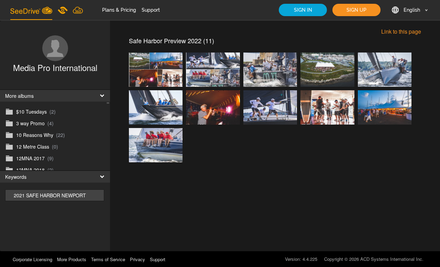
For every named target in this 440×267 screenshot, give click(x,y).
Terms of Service (108, 259)
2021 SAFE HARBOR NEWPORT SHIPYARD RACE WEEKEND (50, 196)
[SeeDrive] (31, 10)
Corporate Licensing (33, 259)
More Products (71, 259)
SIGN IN (303, 10)
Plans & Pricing (119, 10)
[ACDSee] (63, 10)
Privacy (137, 259)
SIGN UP (356, 10)
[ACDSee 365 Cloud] (78, 10)
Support (151, 10)
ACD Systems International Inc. (392, 259)
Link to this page (401, 31)
